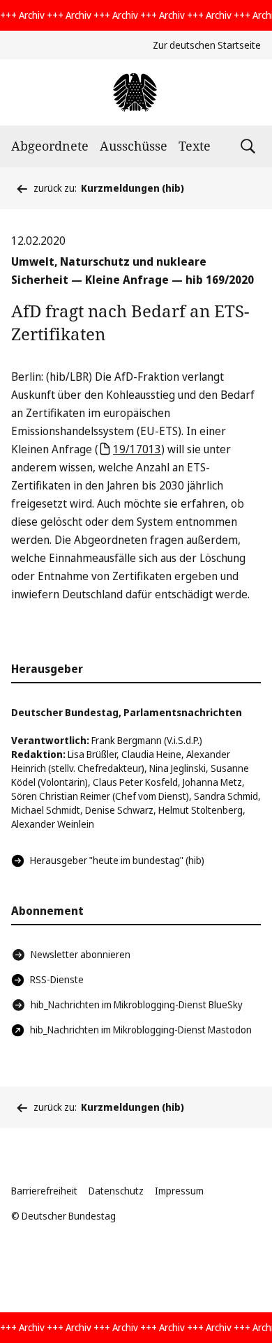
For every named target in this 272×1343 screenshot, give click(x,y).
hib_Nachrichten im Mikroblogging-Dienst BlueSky (137, 1004)
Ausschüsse (133, 145)
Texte (195, 145)
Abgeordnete (50, 145)
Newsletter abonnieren (80, 954)
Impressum (179, 1190)
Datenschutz (116, 1190)
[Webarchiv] (135, 92)
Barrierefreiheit (44, 1190)
